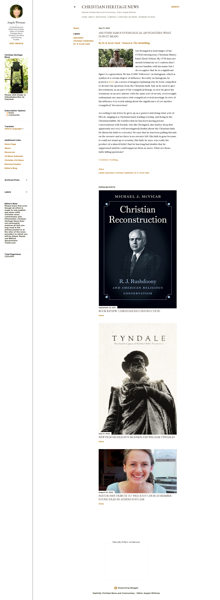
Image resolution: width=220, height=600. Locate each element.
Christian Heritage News (110, 6)
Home (84, 17)
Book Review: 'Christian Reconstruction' (129, 311)
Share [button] (76, 28)
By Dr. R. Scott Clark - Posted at (124, 43)
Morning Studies (147, 17)
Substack (112, 17)
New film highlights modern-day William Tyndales (137, 437)
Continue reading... (109, 159)
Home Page (10, 144)
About (91, 17)
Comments (13, 115)
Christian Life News (127, 17)
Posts (11, 113)
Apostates (78, 38)
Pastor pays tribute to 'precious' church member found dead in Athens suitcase (135, 497)
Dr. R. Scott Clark (81, 44)
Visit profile (16, 43)
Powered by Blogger (128, 588)
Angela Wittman (16, 22)
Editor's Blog (11, 168)
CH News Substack (14, 156)
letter (112, 81)
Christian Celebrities (83, 41)
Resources (101, 17)
